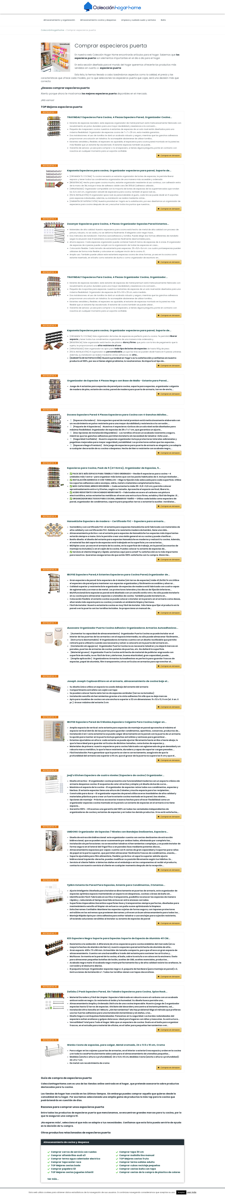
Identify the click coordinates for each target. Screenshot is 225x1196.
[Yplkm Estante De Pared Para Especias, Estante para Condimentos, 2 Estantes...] (54, 893)
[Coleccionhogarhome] (112, 6)
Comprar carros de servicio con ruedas (74, 1151)
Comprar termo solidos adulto (137, 1162)
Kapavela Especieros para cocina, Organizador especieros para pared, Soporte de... (119, 170)
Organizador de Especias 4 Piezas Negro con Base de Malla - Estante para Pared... (117, 380)
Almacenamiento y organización (59, 20)
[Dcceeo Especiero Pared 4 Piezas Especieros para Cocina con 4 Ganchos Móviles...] (54, 423)
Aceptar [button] (181, 1192)
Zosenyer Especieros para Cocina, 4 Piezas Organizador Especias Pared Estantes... (118, 223)
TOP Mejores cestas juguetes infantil (72, 1172)
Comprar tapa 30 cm (131, 1151)
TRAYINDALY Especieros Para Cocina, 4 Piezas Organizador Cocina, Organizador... (117, 277)
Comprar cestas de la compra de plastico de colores (149, 1172)
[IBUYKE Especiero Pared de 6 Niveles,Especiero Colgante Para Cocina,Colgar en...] (54, 730)
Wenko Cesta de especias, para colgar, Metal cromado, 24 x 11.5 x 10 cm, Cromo (116, 1044)
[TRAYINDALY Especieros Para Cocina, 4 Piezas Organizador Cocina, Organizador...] (54, 286)
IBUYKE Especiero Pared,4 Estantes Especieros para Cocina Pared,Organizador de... (118, 574)
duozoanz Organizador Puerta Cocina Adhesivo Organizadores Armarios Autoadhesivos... (122, 627)
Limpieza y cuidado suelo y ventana (138, 20)
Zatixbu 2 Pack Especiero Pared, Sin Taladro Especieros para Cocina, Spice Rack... (117, 991)
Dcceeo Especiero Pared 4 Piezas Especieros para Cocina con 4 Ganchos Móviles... (117, 414)
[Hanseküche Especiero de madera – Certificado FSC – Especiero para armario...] (54, 530)
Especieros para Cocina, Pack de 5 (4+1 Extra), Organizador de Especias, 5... (114, 468)
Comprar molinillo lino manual (136, 1155)
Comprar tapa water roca (66, 1162)
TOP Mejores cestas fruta (134, 1158)
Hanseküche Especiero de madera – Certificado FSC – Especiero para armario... (116, 521)
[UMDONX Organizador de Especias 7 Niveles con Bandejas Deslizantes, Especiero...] (54, 840)
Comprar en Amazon (170, 155)
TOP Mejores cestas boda (65, 1165)
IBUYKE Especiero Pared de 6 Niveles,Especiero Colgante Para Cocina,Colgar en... (117, 722)
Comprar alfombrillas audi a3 (68, 1155)
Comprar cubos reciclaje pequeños (139, 1165)
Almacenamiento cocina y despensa (98, 20)
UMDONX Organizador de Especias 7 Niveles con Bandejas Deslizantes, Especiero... (117, 831)
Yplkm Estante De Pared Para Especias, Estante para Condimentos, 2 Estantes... (116, 885)
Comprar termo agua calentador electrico (75, 1158)
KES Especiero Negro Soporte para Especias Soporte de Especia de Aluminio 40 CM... (118, 938)
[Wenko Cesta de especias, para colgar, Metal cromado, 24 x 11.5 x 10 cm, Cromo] (54, 1050)
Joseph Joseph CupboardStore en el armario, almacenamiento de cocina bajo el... (118, 681)
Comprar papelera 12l (63, 1168)
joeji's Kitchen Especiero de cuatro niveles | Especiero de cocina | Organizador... (115, 775)
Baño (163, 20)
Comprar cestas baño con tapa (137, 1168)
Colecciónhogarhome (52, 30)
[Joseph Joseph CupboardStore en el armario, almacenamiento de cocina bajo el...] (54, 687)
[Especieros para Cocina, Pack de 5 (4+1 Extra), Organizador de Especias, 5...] (54, 476)
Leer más (191, 1192)
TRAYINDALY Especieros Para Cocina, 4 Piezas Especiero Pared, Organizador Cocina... (119, 117)
